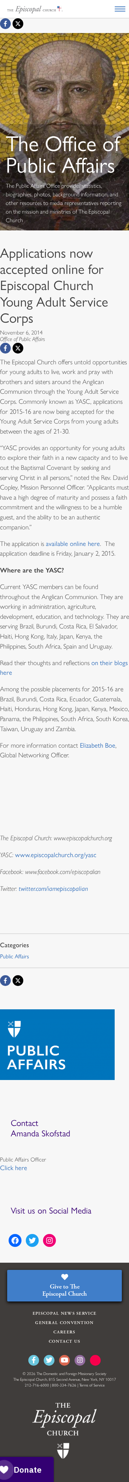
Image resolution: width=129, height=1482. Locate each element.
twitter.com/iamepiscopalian (53, 888)
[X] (18, 23)
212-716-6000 (37, 1385)
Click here (13, 1168)
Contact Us (65, 1341)
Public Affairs (14, 956)
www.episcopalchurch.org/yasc (55, 855)
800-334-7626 (64, 1385)
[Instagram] (80, 1360)
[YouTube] (64, 1360)
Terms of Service (92, 1385)
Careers (64, 1332)
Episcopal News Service (65, 1313)
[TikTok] (95, 1360)
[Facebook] (5, 23)
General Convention (64, 1323)
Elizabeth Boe (97, 745)
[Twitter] (49, 1360)
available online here (73, 544)
